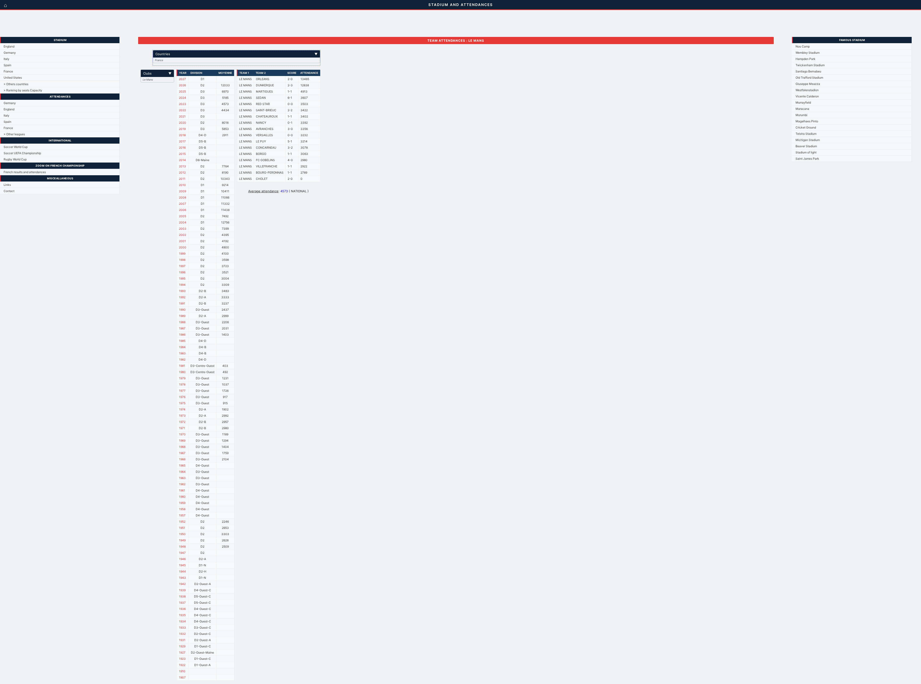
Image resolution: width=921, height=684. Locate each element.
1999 (182, 253)
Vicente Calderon (807, 96)
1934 (182, 621)
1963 (182, 478)
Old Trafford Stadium (809, 77)
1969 (182, 440)
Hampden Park (805, 59)
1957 (182, 515)
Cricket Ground (806, 127)
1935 (182, 615)
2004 (182, 222)
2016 (182, 147)
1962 (182, 484)
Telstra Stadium (806, 133)
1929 (182, 646)
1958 (182, 509)
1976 (182, 397)
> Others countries (16, 84)
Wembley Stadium (808, 52)
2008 (182, 197)
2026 (182, 85)
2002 (182, 235)
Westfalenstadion (807, 90)
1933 (182, 627)
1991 (182, 303)
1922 (182, 665)
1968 (182, 447)
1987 (182, 328)
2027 (182, 79)
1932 (182, 634)
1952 (182, 521)
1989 (182, 316)
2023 (182, 104)
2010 (182, 185)
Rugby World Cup (15, 159)
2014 (182, 160)
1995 (182, 278)
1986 (182, 334)
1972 (182, 422)
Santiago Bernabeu (808, 71)
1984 (182, 347)
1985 (182, 341)
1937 (182, 602)
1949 (182, 540)
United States (13, 77)
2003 (182, 228)
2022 (182, 110)
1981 (182, 366)
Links (7, 185)
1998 (182, 260)
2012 (182, 172)
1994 (182, 284)
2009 (182, 191)
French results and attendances (25, 172)
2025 (182, 91)
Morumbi (801, 115)
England (9, 46)
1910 (182, 671)
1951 (182, 528)
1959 (182, 503)
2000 (182, 247)
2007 (182, 203)
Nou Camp (803, 46)
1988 (182, 322)
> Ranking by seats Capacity (23, 90)
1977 (182, 390)
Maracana (802, 109)
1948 (182, 546)
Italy (6, 59)
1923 (182, 659)
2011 (182, 179)
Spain (7, 65)
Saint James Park (807, 158)
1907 (182, 677)
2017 (182, 141)
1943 (182, 577)
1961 (182, 490)
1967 (182, 453)
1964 (182, 472)
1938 (182, 596)
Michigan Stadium (808, 140)
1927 (182, 652)
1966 (182, 459)
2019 (182, 129)
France (8, 71)
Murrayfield (803, 102)
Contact (9, 191)
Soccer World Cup (16, 147)
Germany (10, 52)
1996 (182, 272)
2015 (182, 154)
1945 (182, 565)
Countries (236, 54)
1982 (182, 359)
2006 (182, 210)
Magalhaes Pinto (807, 121)
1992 (182, 297)
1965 (182, 465)
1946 (182, 559)
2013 (182, 166)
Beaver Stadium (806, 146)
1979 (182, 378)
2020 (182, 122)
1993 (182, 291)
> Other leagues (14, 134)
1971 (182, 428)
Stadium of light (806, 152)
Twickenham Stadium (810, 65)
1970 (182, 434)
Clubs (157, 73)
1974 (182, 409)
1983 (182, 353)
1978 (182, 384)
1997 (182, 266)
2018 (182, 135)
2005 (182, 216)
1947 (182, 553)
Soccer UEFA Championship (22, 153)
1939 (182, 590)
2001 (182, 241)
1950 (182, 534)
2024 (182, 97)
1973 (182, 415)
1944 (182, 571)
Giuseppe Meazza (808, 84)
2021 (182, 116)
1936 (182, 609)
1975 (182, 403)
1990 (182, 309)
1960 (182, 496)
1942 (182, 584)
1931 (182, 640)
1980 (182, 372)
